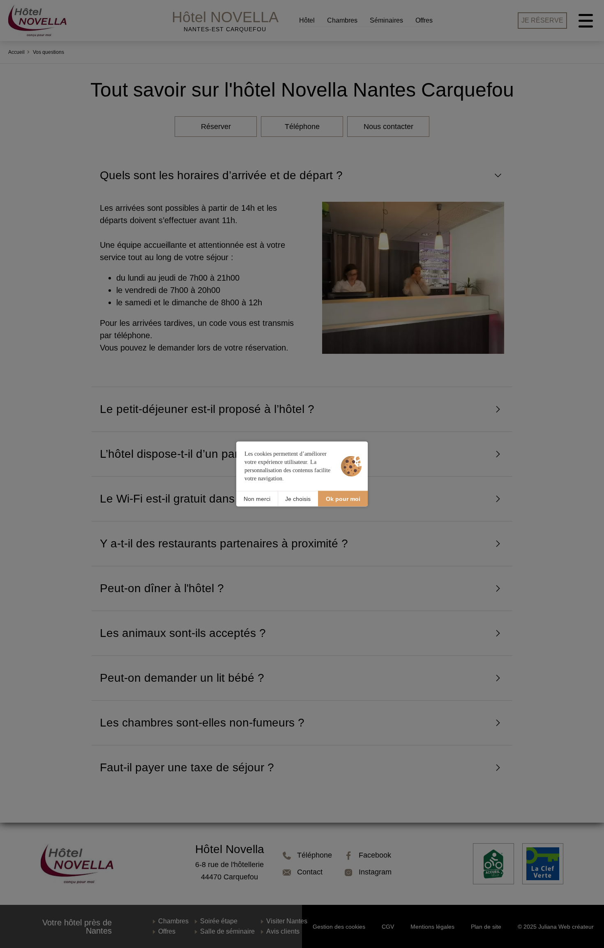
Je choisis (298, 498)
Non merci (257, 498)
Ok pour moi (343, 498)
